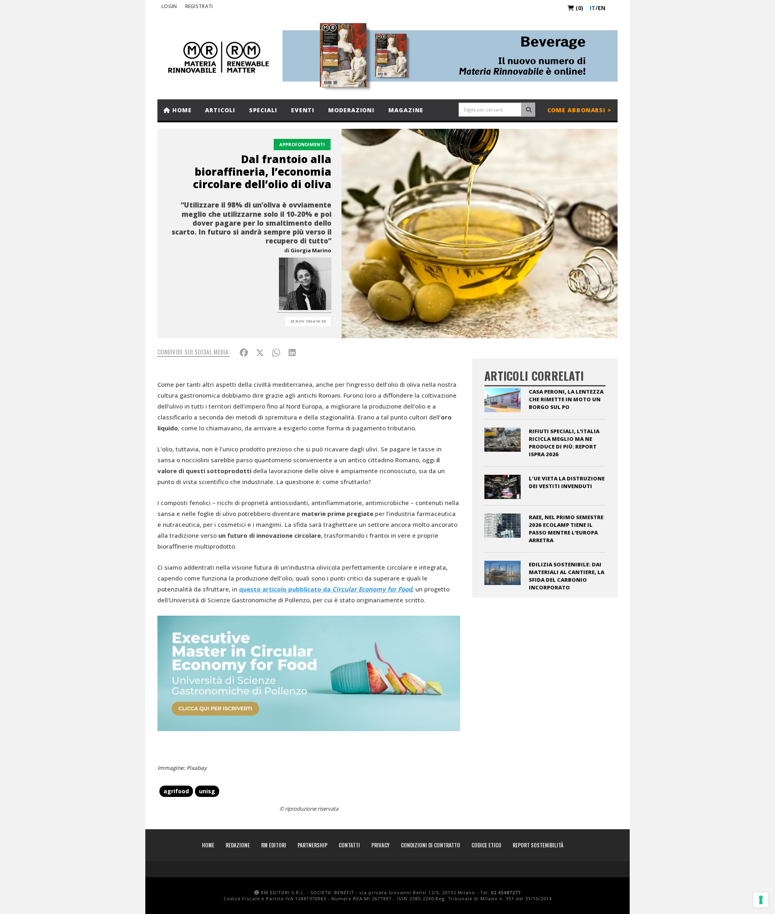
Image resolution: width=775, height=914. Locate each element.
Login (169, 6)
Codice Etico (486, 845)
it (592, 8)
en (601, 8)
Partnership (312, 845)
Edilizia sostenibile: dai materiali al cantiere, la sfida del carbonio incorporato (566, 576)
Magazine (405, 110)
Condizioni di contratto (430, 845)
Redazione (238, 845)
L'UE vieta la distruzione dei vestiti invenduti (567, 482)
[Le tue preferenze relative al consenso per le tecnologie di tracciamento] (761, 900)
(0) (578, 8)
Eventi (302, 110)
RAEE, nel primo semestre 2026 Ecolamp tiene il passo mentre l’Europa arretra (566, 529)
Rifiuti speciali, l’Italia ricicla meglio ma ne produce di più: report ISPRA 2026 (564, 443)
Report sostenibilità (538, 845)
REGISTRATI (199, 6)
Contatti (349, 845)
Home (181, 110)
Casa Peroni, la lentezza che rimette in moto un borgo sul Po (566, 399)
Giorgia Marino (311, 250)
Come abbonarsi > (579, 110)
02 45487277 (506, 892)
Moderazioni (351, 110)
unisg (207, 791)
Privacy (380, 845)
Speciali (263, 110)
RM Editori (273, 845)
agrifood (176, 791)
